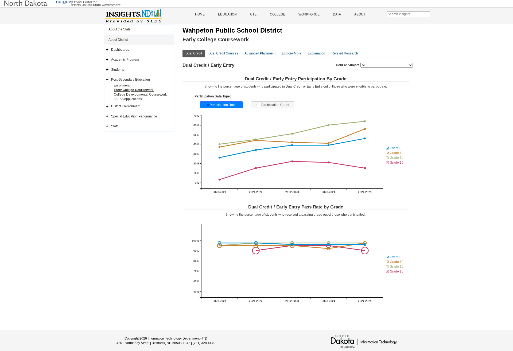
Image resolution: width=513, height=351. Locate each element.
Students (117, 70)
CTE (253, 14)
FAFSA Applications (128, 99)
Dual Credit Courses (223, 53)
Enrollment (122, 85)
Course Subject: (348, 65)
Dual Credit (193, 53)
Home (200, 14)
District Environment (125, 106)
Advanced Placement (259, 53)
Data (337, 14)
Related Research (345, 53)
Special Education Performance (134, 116)
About (359, 14)
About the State (119, 29)
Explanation (316, 53)
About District (118, 40)
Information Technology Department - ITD (177, 338)
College (277, 14)
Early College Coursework (134, 90)
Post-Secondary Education (130, 79)
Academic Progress (125, 59)
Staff (114, 126)
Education (227, 14)
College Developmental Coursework (140, 94)
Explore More (291, 53)
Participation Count (275, 105)
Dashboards (120, 50)
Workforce (309, 14)
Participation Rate (223, 105)
